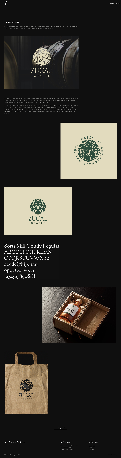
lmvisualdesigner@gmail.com (69, 446)
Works (112, 3)
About (118, 3)
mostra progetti (60, 428)
